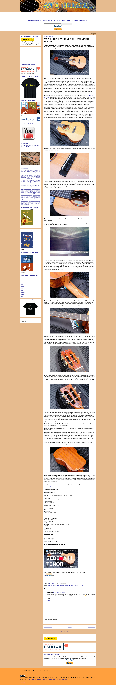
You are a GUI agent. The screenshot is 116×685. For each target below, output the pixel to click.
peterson (28, 196)
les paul (29, 189)
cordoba (22, 177)
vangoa (29, 202)
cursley (27, 177)
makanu (35, 191)
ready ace (29, 197)
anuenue (28, 171)
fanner (22, 181)
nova (36, 193)
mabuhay (27, 190)
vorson (35, 202)
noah (34, 193)
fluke (34, 181)
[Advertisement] (41, 14)
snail (22, 199)
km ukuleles (38, 186)
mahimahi (22, 191)
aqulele (37, 171)
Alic (21, 170)
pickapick (32, 196)
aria (39, 171)
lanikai (22, 189)
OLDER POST (91, 627)
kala (39, 185)
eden (21, 180)
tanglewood (23, 201)
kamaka (22, 186)
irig (21, 185)
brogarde (26, 175)
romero (22, 198)
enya (27, 180)
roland (39, 197)
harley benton (26, 183)
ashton (25, 172)
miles (25, 192)
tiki (27, 201)
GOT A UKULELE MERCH (84, 20)
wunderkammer (23, 204)
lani (39, 188)
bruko (30, 175)
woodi (39, 203)
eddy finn (38, 178)
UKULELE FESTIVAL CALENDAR (46, 20)
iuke (28, 185)
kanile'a (29, 186)
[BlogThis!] (62, 583)
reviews (62, 585)
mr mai (36, 192)
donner (28, 178)
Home (70, 627)
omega (25, 195)
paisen (22, 196)
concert (22, 286)
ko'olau (24, 188)
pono (39, 196)
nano (30, 193)
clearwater (36, 176)
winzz (36, 203)
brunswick (34, 175)
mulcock (24, 193)
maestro (35, 190)
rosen (25, 198)
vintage (32, 202)
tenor (72, 585)
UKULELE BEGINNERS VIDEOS (33, 20)
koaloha (27, 188)
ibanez (39, 183)
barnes (27, 172)
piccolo (22, 290)
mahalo (38, 190)
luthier (52, 585)
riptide (35, 197)
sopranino (23, 292)
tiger (26, 201)
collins (39, 176)
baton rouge (31, 172)
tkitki (35, 201)
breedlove (22, 175)
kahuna (33, 185)
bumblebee (23, 176)
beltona (37, 172)
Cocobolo (24, 170)
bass (22, 284)
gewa (28, 182)
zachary (27, 204)
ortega (28, 195)
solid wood (67, 585)
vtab (39, 202)
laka (38, 188)
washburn (22, 203)
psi (26, 197)
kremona (33, 188)
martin (38, 191)
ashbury (22, 172)
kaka (36, 185)
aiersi (37, 170)
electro (22, 288)
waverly (32, 203)
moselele (33, 192)
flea (29, 181)
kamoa (25, 186)
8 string (22, 279)
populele (22, 197)
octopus (39, 193)
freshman (22, 182)
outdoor (34, 195)
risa (37, 197)
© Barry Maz (47, 571)
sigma (37, 198)
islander (23, 185)
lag (36, 188)
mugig (39, 192)
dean (33, 177)
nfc (31, 193)
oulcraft (31, 195)
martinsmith (22, 192)
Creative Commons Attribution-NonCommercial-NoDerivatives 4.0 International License (47, 679)
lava (24, 189)
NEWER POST (48, 627)
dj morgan (25, 178)
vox (37, 202)
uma (26, 202)
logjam (38, 189)
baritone (22, 282)
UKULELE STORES (57, 20)
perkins (25, 196)
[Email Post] (57, 583)
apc (31, 171)
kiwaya (32, 186)
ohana (22, 195)
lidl (32, 189)
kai (35, 185)
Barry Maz (51, 583)
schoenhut (28, 198)
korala (30, 188)
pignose (35, 196)
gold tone (33, 182)
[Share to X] (63, 583)
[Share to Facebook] (65, 583)
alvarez (39, 170)
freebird (39, 181)
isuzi (26, 185)
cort (25, 177)
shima (35, 198)
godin (30, 182)
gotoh (36, 182)
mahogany (57, 585)
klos (34, 186)
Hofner (32, 170)
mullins (27, 193)
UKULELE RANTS (75, 20)
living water (35, 189)
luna (24, 190)
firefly (27, 181)
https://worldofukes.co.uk (50, 486)
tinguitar (32, 201)
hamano (22, 183)
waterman (27, 203)
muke (21, 193)
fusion (26, 182)
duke (31, 178)
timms (30, 201)
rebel (32, 197)
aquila (33, 171)
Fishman (27, 170)
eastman (34, 178)
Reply (48, 600)
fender (24, 181)
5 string (22, 277)
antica (25, 171)
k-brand (30, 185)
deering (36, 177)
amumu (22, 171)
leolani (26, 189)
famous (38, 180)
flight (31, 181)
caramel (31, 176)
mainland (27, 191)
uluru (75, 585)
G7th (30, 170)
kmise (22, 188)
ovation (36, 195)
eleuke (24, 180)
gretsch (38, 182)
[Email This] (60, 583)
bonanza (38, 174)
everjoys (33, 180)
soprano (22, 294)
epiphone (30, 180)
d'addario (30, 177)
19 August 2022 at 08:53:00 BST (60, 592)
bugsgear (38, 175)
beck (35, 172)
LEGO (35, 170)
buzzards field (27, 176)
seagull (32, 198)
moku (30, 192)
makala (32, 191)
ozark (39, 195)
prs (24, 197)
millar (28, 192)
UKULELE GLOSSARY (66, 20)
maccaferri (31, 190)
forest (36, 181)
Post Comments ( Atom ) (72, 631)
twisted (37, 201)
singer (39, 198)
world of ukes (80, 585)
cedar (49, 585)
